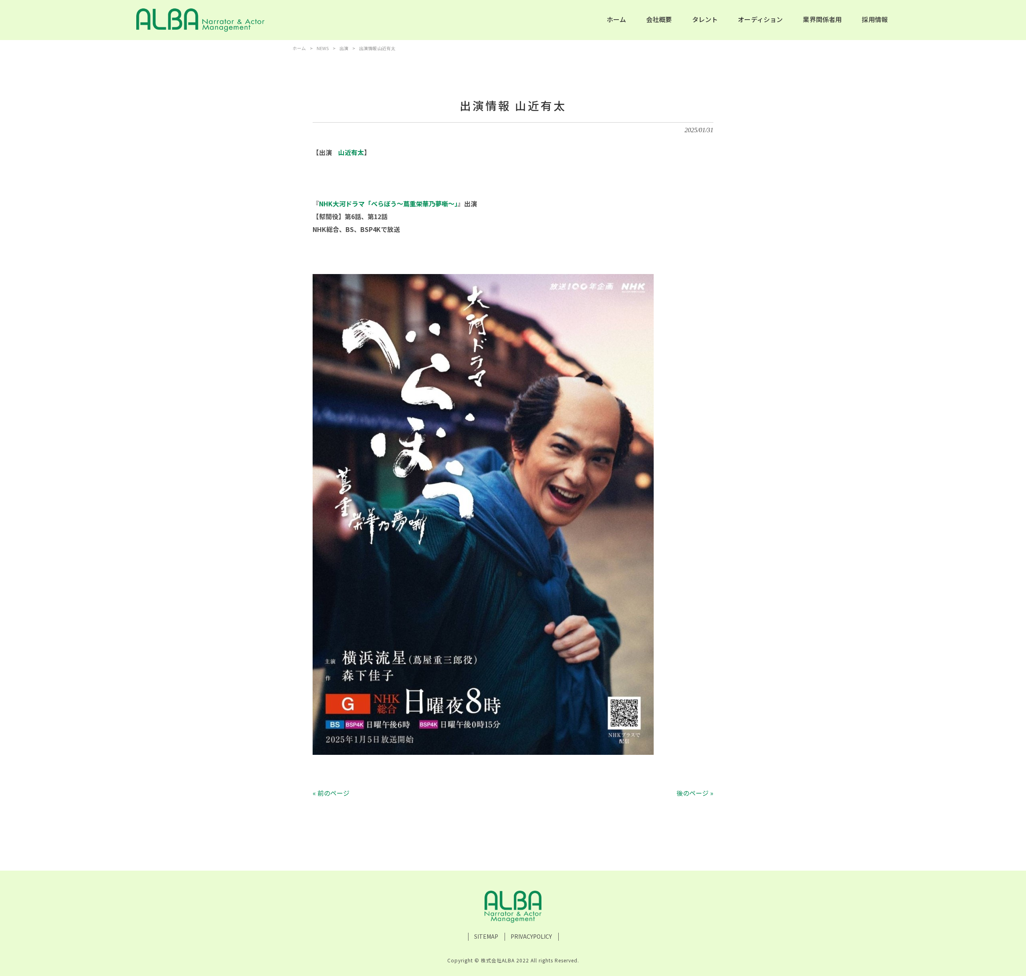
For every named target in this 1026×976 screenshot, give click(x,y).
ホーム (299, 48)
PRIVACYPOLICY (531, 936)
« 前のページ (331, 793)
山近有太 (351, 152)
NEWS (323, 48)
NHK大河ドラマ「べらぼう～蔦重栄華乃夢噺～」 (388, 203)
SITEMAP (486, 936)
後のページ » (695, 793)
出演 (343, 48)
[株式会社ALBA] (200, 20)
